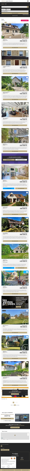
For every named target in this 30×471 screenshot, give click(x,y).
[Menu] (28, 1)
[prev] (13, 402)
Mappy (7, 439)
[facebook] (1, 446)
